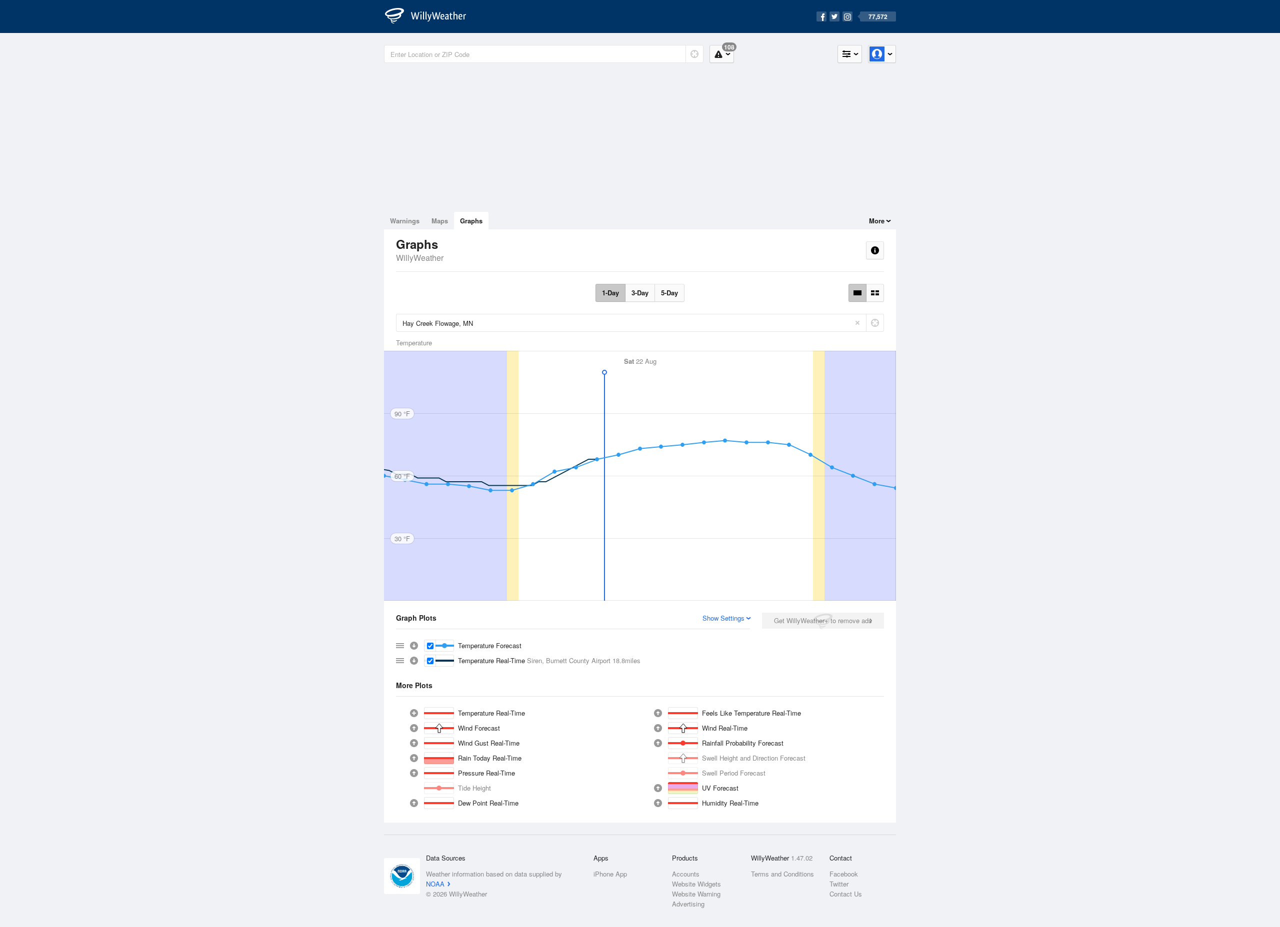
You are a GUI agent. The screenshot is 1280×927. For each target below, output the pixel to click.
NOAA (435, 884)
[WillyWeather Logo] (431, 16)
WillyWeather (420, 257)
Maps (440, 220)
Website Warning (696, 894)
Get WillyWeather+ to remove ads (823, 620)
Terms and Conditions (782, 874)
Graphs (471, 220)
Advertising (688, 904)
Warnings (405, 220)
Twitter (839, 884)
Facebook (844, 874)
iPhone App (610, 874)
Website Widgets (696, 884)
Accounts (686, 874)
